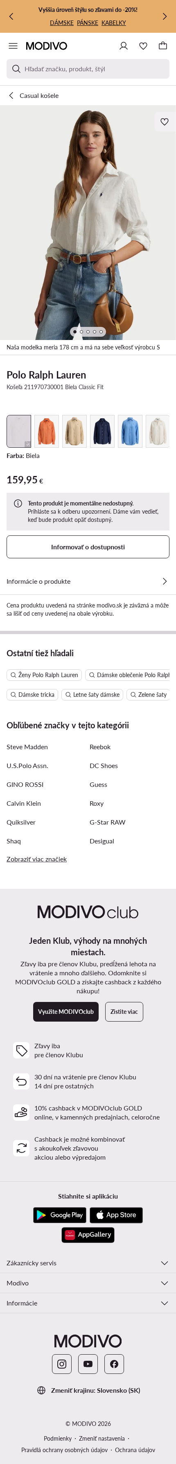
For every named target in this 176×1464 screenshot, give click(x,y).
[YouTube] (88, 1364)
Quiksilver (21, 822)
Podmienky (58, 1438)
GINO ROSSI (25, 784)
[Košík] (163, 46)
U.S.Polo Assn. (27, 765)
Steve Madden (27, 746)
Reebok (100, 746)
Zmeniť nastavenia (102, 1438)
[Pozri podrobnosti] (164, 581)
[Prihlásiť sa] (123, 46)
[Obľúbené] (143, 46)
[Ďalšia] (164, 16)
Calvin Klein (24, 803)
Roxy (97, 803)
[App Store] (116, 1215)
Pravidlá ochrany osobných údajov (64, 1449)
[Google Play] (59, 1215)
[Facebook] (114, 1364)
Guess (98, 784)
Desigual (102, 841)
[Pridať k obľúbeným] (165, 121)
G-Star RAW (108, 822)
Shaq (14, 841)
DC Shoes (104, 765)
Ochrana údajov (135, 1449)
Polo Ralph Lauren (46, 375)
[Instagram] (62, 1364)
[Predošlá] (11, 16)
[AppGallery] (88, 1235)
